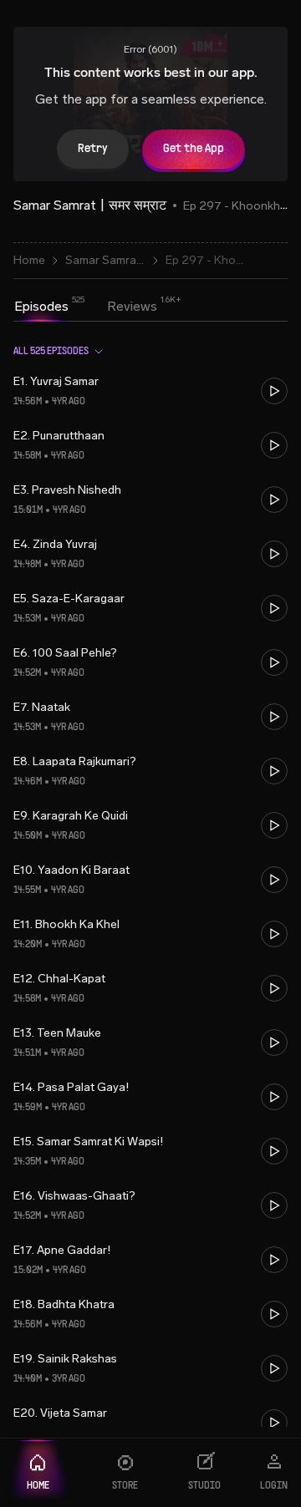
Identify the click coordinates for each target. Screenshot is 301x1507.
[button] (150, 391)
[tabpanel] (150, 879)
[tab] (41, 306)
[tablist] (85, 308)
